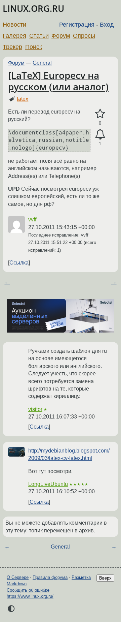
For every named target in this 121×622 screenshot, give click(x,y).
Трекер (12, 46)
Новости (14, 24)
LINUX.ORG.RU (33, 8)
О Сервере (18, 577)
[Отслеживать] (100, 134)
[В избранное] (100, 114)
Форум (60, 35)
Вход (107, 24)
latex (22, 99)
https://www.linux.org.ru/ (30, 596)
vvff (32, 219)
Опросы (84, 35)
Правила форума (50, 577)
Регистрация (76, 24)
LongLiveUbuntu (48, 484)
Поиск (33, 46)
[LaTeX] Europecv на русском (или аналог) (58, 81)
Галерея (14, 35)
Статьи (39, 35)
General (42, 63)
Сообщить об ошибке (28, 590)
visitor (35, 409)
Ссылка (19, 263)
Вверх (105, 578)
